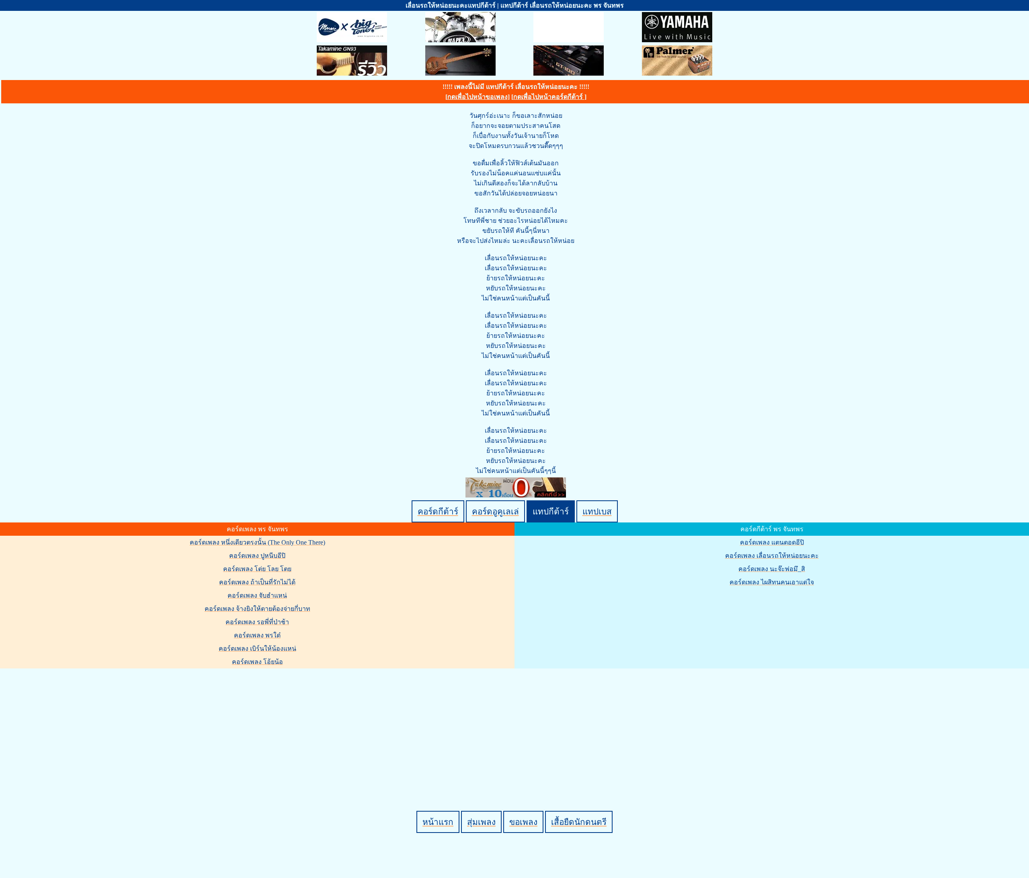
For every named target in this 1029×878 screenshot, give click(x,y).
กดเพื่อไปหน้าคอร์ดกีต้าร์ (548, 96)
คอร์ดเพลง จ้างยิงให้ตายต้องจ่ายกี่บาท (257, 608)
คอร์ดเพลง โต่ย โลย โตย (257, 568)
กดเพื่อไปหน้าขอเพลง (477, 96)
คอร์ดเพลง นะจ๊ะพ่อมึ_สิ (771, 568)
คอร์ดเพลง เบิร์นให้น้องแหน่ (257, 648)
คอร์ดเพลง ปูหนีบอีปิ (257, 555)
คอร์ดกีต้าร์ (438, 511)
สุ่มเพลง (481, 822)
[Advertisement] (516, 726)
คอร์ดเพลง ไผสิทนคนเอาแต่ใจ (772, 582)
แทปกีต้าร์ (551, 511)
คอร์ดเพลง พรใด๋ (257, 635)
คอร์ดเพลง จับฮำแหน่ (257, 595)
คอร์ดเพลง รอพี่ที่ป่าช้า (257, 622)
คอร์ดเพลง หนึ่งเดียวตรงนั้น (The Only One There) (257, 542)
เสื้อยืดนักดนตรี (579, 822)
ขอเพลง (523, 822)
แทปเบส (597, 511)
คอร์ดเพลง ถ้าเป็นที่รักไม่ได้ (257, 582)
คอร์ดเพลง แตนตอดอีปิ (772, 542)
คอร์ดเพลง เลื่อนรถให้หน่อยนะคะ (772, 555)
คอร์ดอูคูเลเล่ (495, 511)
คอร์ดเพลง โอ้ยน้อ (257, 661)
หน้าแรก (437, 822)
